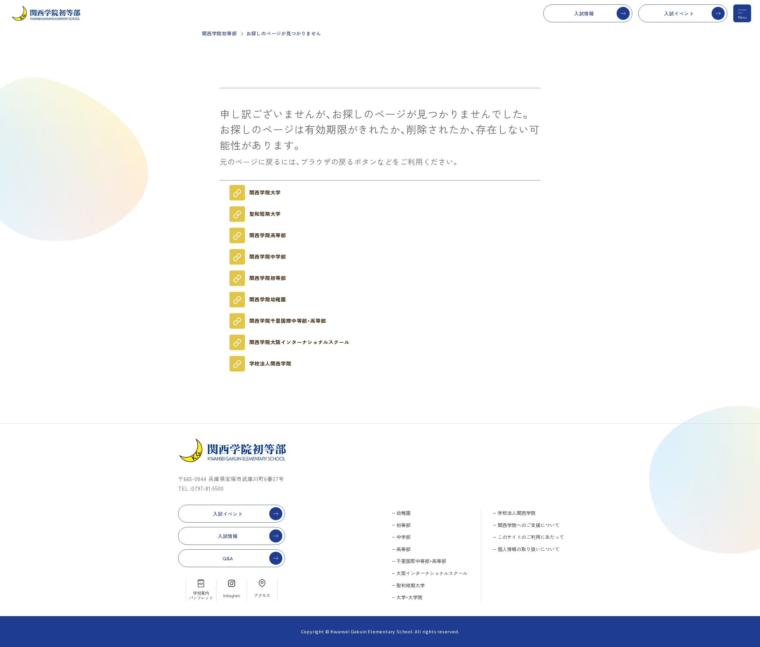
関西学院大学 (265, 192)
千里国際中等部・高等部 (421, 560)
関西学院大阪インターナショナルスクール (299, 342)
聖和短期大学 (265, 213)
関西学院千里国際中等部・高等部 (287, 320)
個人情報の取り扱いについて (528, 549)
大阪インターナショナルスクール (432, 573)
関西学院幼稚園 (267, 299)
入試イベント (679, 13)
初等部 (403, 525)
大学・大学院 (409, 597)
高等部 (403, 549)
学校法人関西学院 (270, 363)
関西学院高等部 (267, 235)
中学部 (403, 536)
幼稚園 (403, 512)
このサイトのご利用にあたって (531, 536)
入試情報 (584, 13)
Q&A (228, 558)
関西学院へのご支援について (528, 525)
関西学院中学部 (267, 256)
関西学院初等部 (219, 33)
